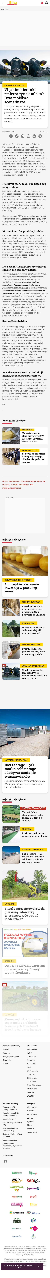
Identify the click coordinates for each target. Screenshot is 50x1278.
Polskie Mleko (32, 1049)
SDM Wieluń (32, 1089)
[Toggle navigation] (4, 3)
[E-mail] (28, 136)
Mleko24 (30, 1111)
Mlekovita (31, 1060)
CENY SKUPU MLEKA (28, 481)
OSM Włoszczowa (34, 1085)
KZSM (29, 1053)
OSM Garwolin (32, 1071)
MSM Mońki (31, 1064)
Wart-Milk (30, 1096)
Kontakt (6, 1049)
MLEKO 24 (41, 481)
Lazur (29, 1067)
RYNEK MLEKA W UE (26, 485)
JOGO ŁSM (31, 1057)
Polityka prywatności (11, 1057)
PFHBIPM (14, 485)
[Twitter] (17, 136)
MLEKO (5, 481)
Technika (30, 1129)
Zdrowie (30, 1118)
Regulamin (7, 1060)
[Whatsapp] (34, 136)
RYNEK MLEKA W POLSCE (11, 488)
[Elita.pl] (18, 3)
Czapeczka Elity (9, 1119)
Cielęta (29, 1125)
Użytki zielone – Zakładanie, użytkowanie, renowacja (12, 1146)
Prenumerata (32, 1132)
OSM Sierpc (32, 1082)
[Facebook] (11, 136)
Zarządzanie (32, 1114)
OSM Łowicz (32, 1078)
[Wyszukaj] (46, 3)
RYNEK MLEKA (14, 481)
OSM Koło (31, 1074)
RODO (5, 1064)
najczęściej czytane (14, 539)
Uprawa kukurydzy (10, 1140)
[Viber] (40, 136)
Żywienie (30, 1122)
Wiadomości (32, 1107)
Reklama (6, 1053)
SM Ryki (30, 1092)
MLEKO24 (5, 485)
